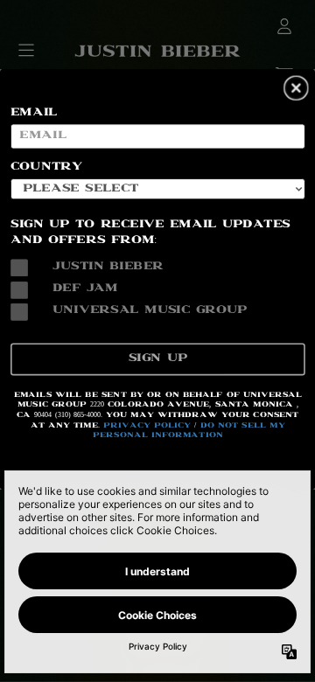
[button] (295, 88)
